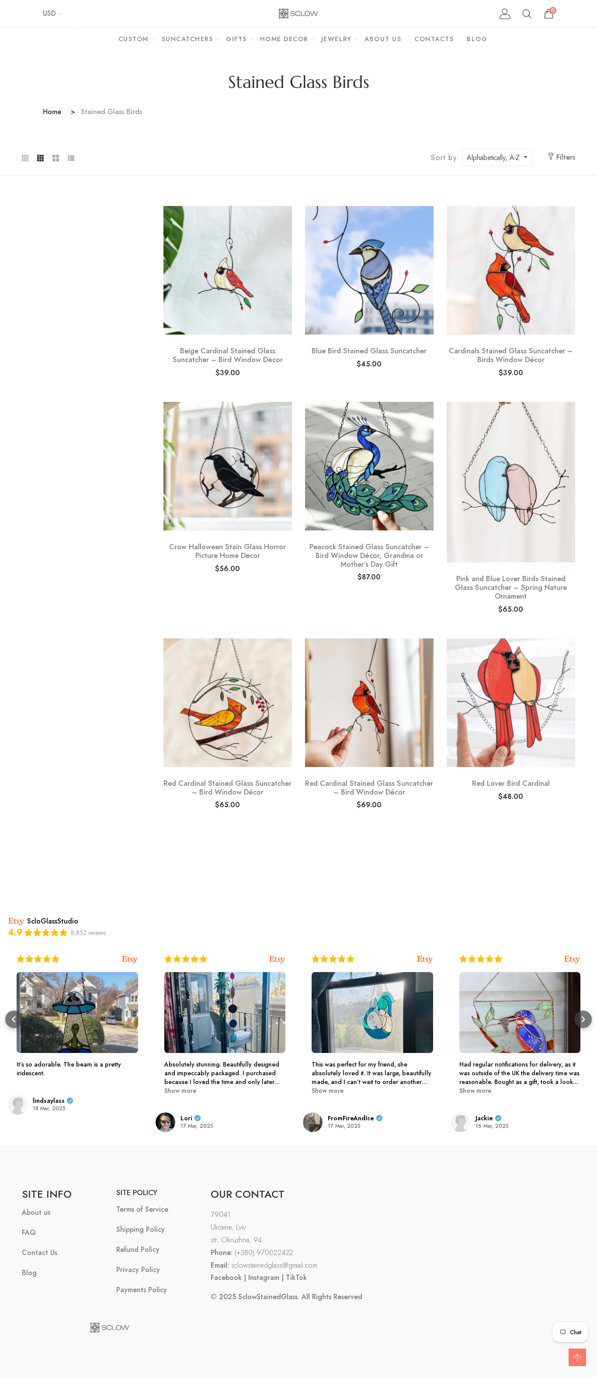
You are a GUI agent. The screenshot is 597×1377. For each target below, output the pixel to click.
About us (36, 1212)
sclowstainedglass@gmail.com (264, 1265)
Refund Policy (138, 1250)
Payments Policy (141, 1290)
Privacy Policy (138, 1270)
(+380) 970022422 (252, 1252)
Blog (29, 1273)
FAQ (29, 1233)
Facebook (226, 1277)
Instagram (263, 1277)
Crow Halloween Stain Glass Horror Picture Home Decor (227, 551)
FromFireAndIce (351, 1118)
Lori (186, 1118)
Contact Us (39, 1253)
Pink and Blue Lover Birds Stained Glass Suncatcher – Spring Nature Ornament (511, 587)
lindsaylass (49, 1101)
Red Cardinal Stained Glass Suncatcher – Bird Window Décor (227, 788)
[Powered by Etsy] (129, 958)
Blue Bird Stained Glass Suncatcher (369, 351)
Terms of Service (142, 1209)
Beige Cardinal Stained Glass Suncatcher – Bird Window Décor (228, 355)
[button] (14, 1019)
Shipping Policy (140, 1229)
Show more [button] (180, 1090)
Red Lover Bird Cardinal (511, 783)
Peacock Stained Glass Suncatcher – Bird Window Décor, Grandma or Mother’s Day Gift (369, 555)
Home (52, 112)
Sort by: (445, 157)
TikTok (296, 1277)
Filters (565, 157)
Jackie (484, 1118)
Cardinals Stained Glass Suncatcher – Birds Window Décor (511, 355)
